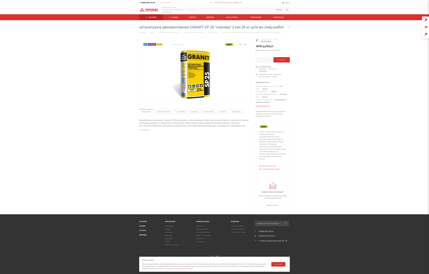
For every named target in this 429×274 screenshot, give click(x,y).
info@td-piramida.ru (266, 236)
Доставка (236, 112)
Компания (170, 221)
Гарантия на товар (203, 235)
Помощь (235, 221)
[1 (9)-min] (195, 74)
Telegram (211, 256)
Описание (146, 112)
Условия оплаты (202, 229)
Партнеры (169, 238)
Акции (142, 226)
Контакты (168, 235)
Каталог (143, 221)
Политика (200, 241)
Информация (202, 221)
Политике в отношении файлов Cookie (178, 268)
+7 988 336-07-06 (147, 3)
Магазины (200, 226)
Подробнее (263, 71)
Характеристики (163, 112)
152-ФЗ (167, 241)
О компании (169, 226)
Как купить (208, 112)
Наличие (180, 112)
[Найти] (287, 9)
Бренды (143, 235)
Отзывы (194, 112)
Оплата (223, 112)
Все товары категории (267, 166)
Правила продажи (172, 245)
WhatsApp (217, 256)
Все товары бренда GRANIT (269, 169)
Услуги (142, 230)
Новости (168, 229)
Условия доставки (203, 232)
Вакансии (168, 232)
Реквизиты (200, 238)
